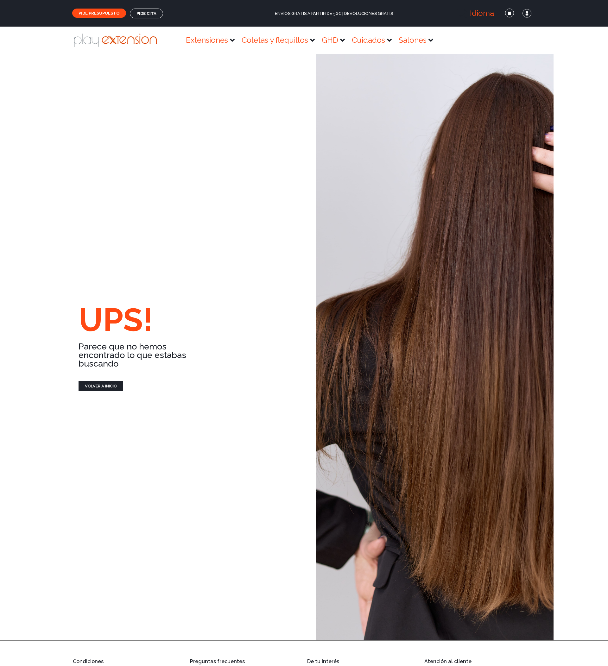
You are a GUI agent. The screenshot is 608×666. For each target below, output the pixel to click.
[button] (479, 13)
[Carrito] (509, 13)
